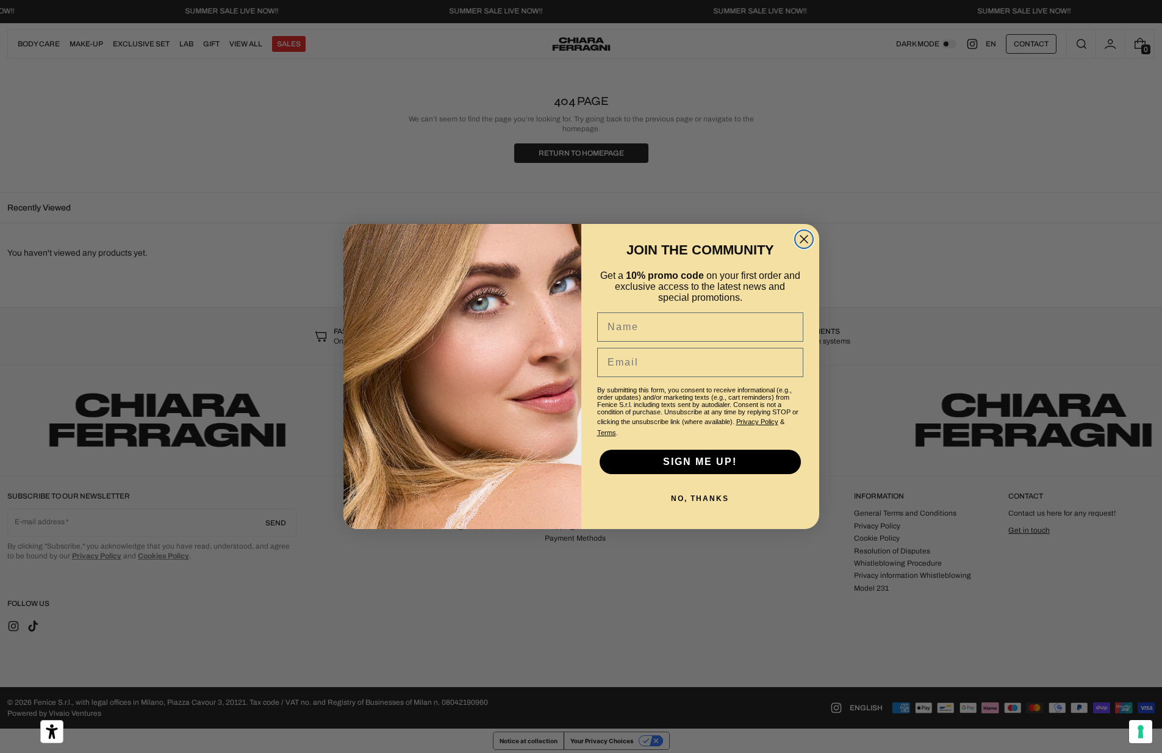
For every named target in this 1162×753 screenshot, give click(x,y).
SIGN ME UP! (700, 461)
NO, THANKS (700, 498)
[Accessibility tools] (51, 731)
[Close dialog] (804, 239)
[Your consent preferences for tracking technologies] (1140, 731)
